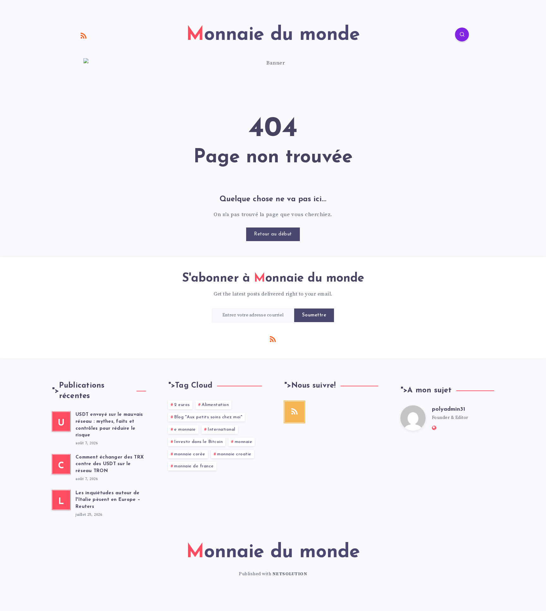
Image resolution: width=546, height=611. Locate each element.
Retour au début (273, 234)
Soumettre (314, 315)
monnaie (243, 442)
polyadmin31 (448, 409)
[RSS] (84, 35)
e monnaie (185, 429)
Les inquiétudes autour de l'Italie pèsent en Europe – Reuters (108, 500)
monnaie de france (194, 466)
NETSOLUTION (289, 574)
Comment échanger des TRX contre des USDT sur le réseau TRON (110, 464)
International (221, 429)
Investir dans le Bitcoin (198, 442)
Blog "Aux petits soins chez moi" (208, 417)
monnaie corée (189, 454)
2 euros (182, 404)
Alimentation (215, 404)
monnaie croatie (234, 454)
